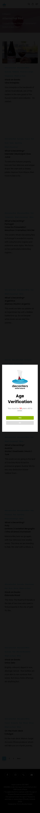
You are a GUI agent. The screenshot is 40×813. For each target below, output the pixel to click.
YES (19, 418)
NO (20, 423)
